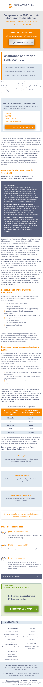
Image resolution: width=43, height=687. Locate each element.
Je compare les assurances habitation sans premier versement (23, 515)
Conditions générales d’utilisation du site (26, 668)
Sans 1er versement (11, 637)
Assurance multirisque (11, 634)
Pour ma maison (19, 599)
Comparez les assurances (19, 127)
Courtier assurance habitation (11, 647)
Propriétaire (32, 634)
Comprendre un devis (11, 659)
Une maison (32, 36)
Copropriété (11, 639)
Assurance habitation (16, 676)
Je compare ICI (21, 42)
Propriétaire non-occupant (31, 637)
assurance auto (18, 187)
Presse (7, 667)
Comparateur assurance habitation (31, 648)
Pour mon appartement (23, 596)
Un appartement (15, 36)
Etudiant (31, 639)
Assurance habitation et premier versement (19, 67)
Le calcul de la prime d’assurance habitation (19, 71)
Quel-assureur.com (12, 681)
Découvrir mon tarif (21, 609)
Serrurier (11, 642)
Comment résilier (11, 657)
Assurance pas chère (11, 632)
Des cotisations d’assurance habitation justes (20, 75)
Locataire (32, 632)
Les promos (11, 654)
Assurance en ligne (11, 644)
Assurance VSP (29, 676)
